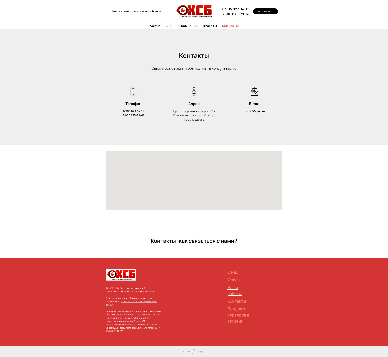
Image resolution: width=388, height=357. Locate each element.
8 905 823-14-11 (235, 8)
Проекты (210, 26)
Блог (169, 26)
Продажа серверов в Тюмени (238, 315)
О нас (232, 272)
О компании (188, 26)
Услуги (155, 26)
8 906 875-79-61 (235, 13)
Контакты (230, 26)
